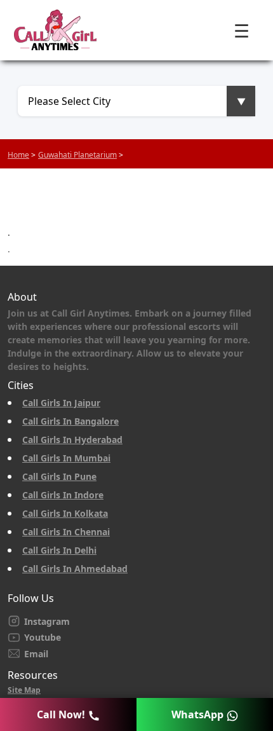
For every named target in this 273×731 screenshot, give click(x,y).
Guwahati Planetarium (77, 154)
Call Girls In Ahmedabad (75, 569)
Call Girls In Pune (59, 476)
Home (18, 154)
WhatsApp (198, 714)
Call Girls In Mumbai (66, 458)
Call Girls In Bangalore (70, 421)
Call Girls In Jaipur (61, 403)
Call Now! (62, 714)
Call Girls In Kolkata (65, 513)
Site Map (24, 690)
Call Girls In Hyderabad (72, 440)
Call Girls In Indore (62, 495)
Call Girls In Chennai (66, 532)
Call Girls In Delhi (59, 550)
